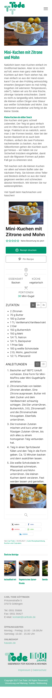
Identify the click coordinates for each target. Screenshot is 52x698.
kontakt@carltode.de (24, 617)
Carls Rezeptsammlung (36, 541)
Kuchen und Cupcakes (12, 543)
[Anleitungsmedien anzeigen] (37, 364)
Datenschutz (39, 670)
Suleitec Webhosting (38, 683)
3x (43, 305)
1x (33, 305)
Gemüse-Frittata (33, 579)
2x (38, 305)
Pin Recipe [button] (28, 259)
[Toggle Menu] (46, 8)
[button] (7, 241)
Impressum (24, 670)
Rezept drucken (27, 250)
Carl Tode (11, 541)
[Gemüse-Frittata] (37, 562)
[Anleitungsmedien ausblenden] (43, 364)
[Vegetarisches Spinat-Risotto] (14, 562)
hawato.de (10, 643)
